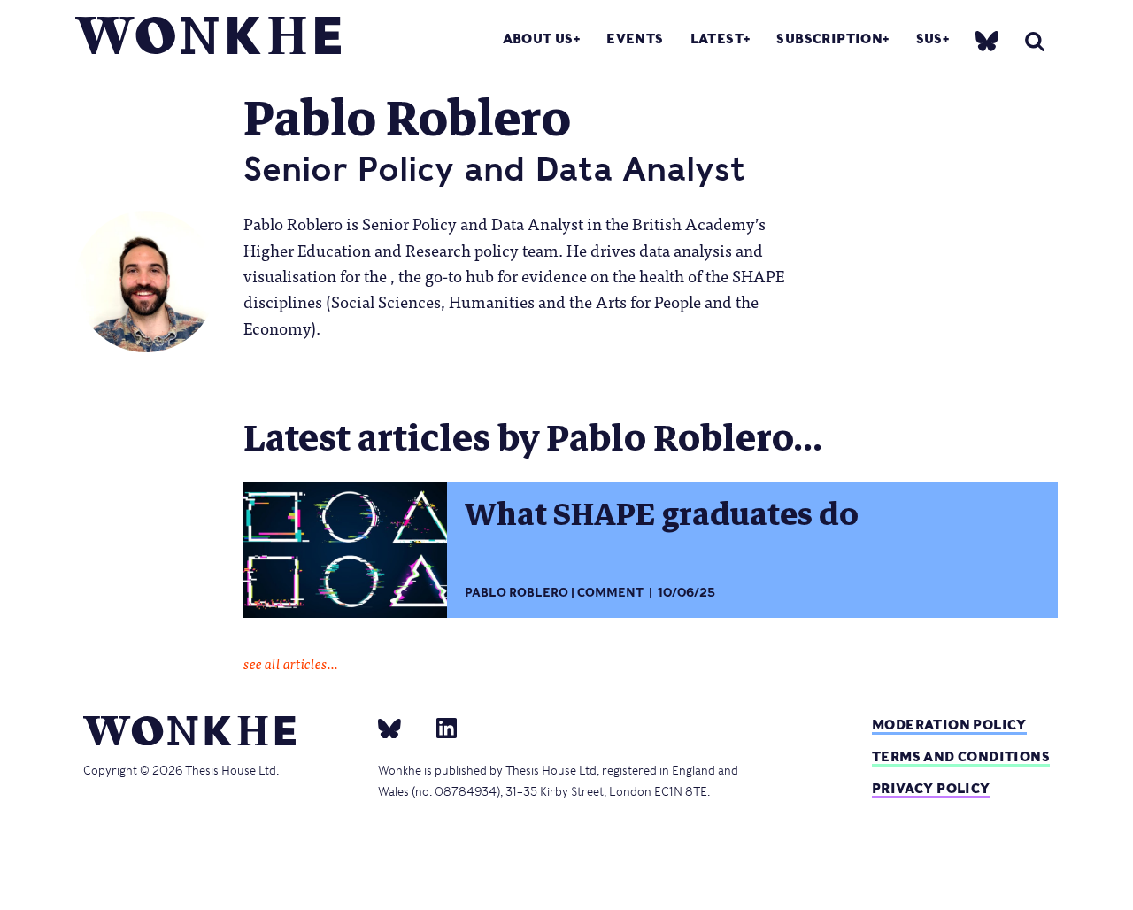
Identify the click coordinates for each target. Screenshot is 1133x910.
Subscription (829, 38)
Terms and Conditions (961, 756)
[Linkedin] (439, 727)
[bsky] (986, 40)
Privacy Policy (931, 788)
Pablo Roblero (516, 592)
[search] (1034, 41)
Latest (717, 38)
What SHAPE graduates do (662, 514)
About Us (538, 38)
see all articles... (290, 663)
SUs (929, 38)
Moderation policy (949, 724)
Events (634, 38)
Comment (610, 592)
